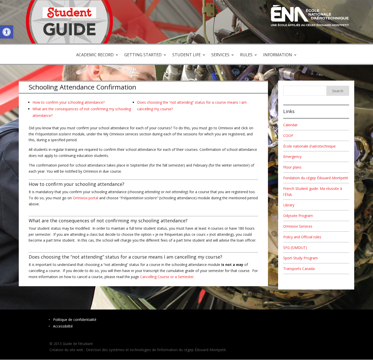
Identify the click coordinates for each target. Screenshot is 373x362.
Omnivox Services (297, 226)
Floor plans (292, 167)
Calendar (290, 124)
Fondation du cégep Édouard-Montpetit (315, 177)
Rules (246, 55)
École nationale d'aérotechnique (309, 146)
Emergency (292, 156)
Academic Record (95, 55)
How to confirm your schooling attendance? (68, 102)
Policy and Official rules (302, 236)
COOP (288, 135)
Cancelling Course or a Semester (167, 276)
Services (220, 55)
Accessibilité (63, 326)
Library (288, 205)
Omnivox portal (86, 197)
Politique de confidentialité (74, 319)
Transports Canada (299, 268)
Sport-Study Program (300, 258)
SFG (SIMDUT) (295, 247)
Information (277, 55)
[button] (6, 32)
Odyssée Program (298, 215)
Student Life (186, 55)
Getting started (143, 55)
